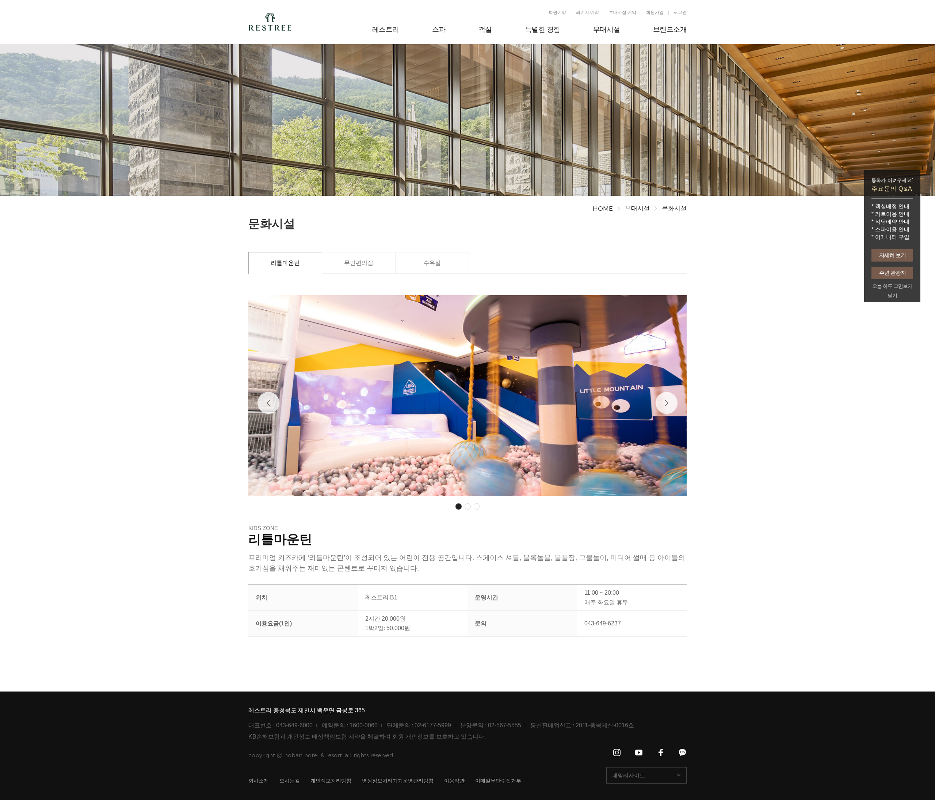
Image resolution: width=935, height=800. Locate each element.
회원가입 (655, 12)
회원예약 (557, 12)
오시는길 (289, 781)
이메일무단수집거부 (498, 781)
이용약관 (454, 781)
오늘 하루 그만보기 (892, 286)
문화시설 (674, 208)
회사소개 (258, 781)
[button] (268, 403)
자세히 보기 (892, 255)
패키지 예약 (587, 12)
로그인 (680, 12)
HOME (603, 208)
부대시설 (637, 208)
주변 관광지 (892, 273)
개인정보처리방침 (330, 781)
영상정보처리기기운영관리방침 (398, 781)
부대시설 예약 (622, 12)
